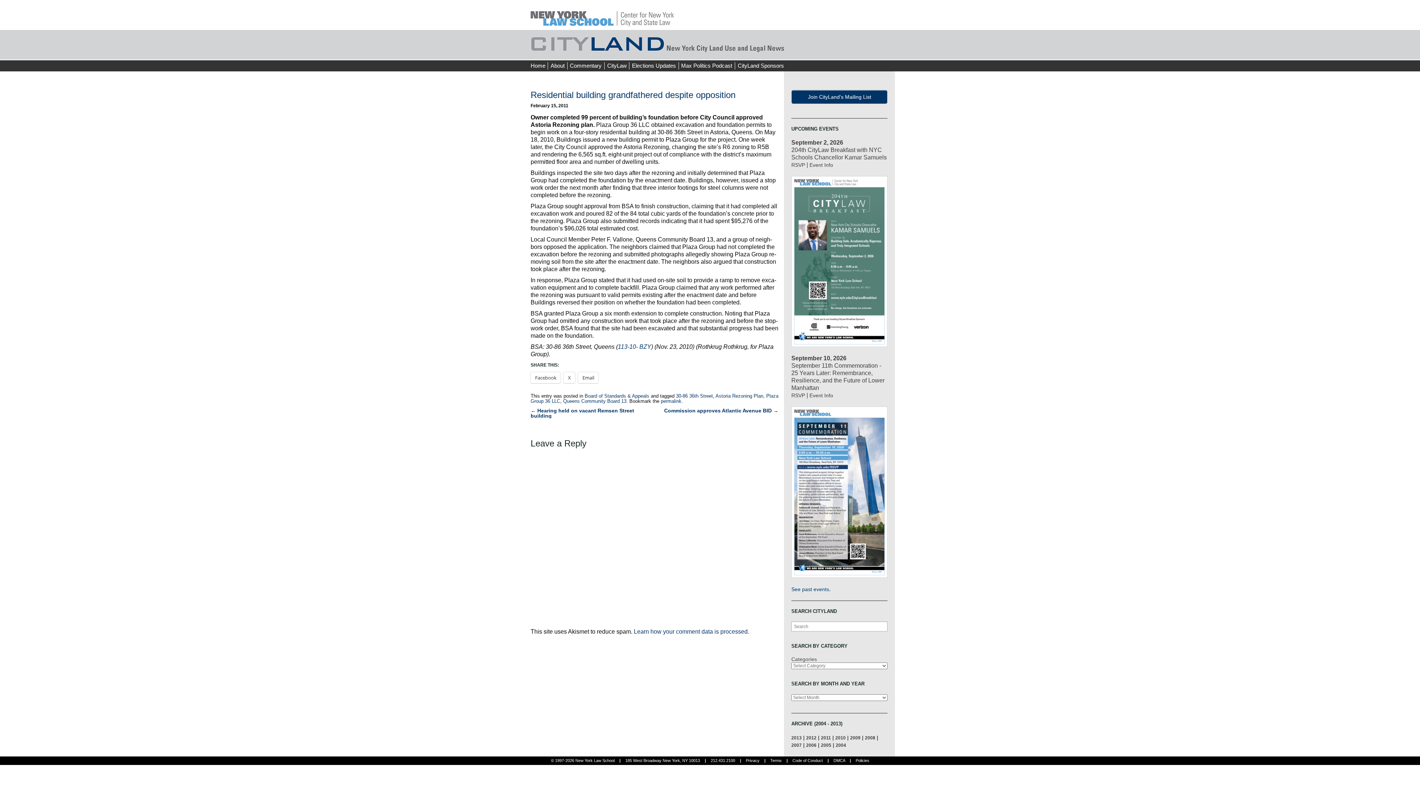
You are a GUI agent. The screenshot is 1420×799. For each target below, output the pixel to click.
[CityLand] (602, 14)
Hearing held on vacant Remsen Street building (582, 413)
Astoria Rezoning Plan (739, 396)
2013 (796, 737)
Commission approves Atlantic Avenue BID (721, 411)
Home (538, 66)
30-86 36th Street (694, 396)
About (558, 66)
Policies (862, 760)
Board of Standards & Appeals (617, 396)
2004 (841, 745)
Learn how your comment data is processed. (691, 631)
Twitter (875, 52)
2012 (811, 737)
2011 (826, 737)
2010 (840, 737)
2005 (826, 745)
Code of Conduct (807, 760)
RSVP (798, 165)
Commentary (586, 66)
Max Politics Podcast (706, 66)
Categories (804, 659)
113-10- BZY (634, 347)
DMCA (839, 760)
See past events (810, 589)
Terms (776, 760)
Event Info (821, 165)
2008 (870, 737)
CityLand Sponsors (761, 66)
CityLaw (617, 66)
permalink (671, 401)
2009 (855, 737)
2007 (796, 745)
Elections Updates (654, 66)
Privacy (753, 760)
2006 (811, 745)
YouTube (889, 52)
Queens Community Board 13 (594, 401)
